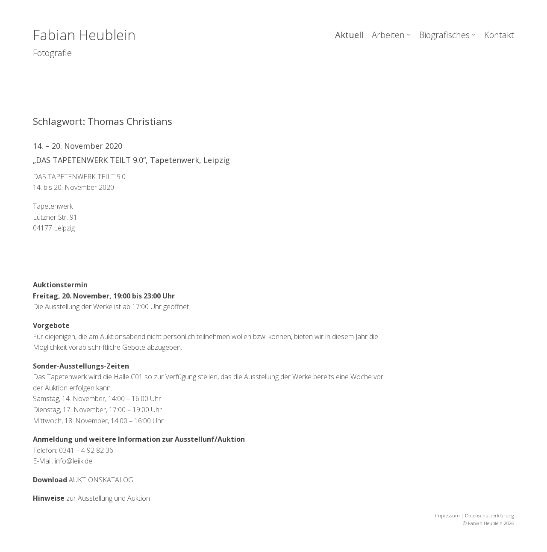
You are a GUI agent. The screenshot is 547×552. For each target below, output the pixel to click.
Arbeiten (388, 35)
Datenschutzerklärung (489, 515)
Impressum (447, 515)
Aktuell (349, 35)
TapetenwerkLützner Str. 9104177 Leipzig (55, 217)
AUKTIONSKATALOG (83, 479)
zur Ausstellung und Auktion (91, 498)
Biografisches (444, 35)
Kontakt (499, 35)
